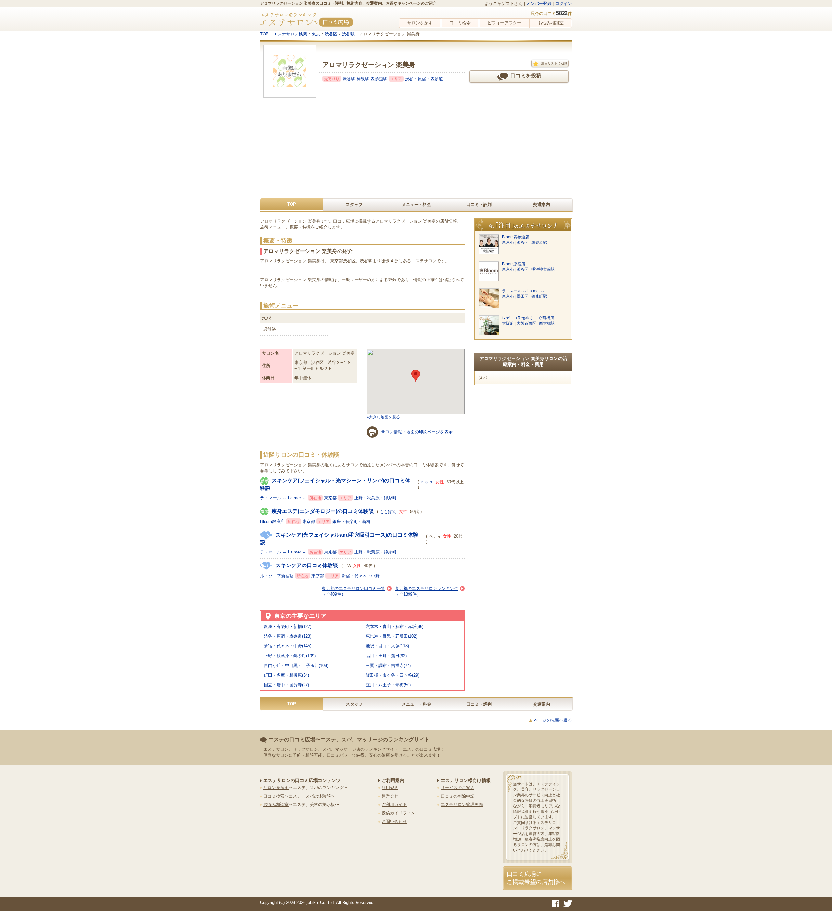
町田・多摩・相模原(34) (286, 675)
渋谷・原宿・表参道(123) (287, 636)
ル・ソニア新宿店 (277, 575)
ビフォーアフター (504, 22)
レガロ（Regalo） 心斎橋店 (528, 318)
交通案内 (541, 204)
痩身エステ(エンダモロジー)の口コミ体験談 (323, 511)
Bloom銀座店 (273, 521)
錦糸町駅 (539, 296)
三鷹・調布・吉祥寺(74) (388, 665)
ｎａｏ (426, 481)
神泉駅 (363, 78)
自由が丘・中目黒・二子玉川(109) (296, 665)
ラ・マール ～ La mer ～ (284, 497)
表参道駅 (379, 78)
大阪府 (508, 323)
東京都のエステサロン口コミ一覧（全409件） (353, 591)
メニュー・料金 (416, 204)
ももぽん (388, 511)
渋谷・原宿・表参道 (424, 78)
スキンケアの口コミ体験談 (307, 565)
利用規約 (390, 787)
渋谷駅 (350, 78)
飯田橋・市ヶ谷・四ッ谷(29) (392, 675)
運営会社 (390, 796)
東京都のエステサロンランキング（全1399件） (426, 591)
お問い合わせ (394, 821)
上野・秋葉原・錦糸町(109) (290, 655)
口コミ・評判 (479, 204)
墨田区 (523, 296)
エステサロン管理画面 (462, 804)
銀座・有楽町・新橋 (351, 521)
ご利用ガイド (394, 804)
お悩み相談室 (551, 22)
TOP (291, 204)
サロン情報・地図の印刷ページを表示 (417, 431)
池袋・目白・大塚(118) (387, 646)
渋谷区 (523, 242)
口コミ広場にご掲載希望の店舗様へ (536, 878)
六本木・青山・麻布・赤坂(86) (394, 626)
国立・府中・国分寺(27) (286, 685)
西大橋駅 (547, 323)
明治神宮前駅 (543, 269)
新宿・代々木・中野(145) (287, 646)
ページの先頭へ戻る (553, 720)
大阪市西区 (527, 323)
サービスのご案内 (457, 787)
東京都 (331, 497)
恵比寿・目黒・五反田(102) (391, 636)
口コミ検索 (460, 22)
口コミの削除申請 (457, 796)
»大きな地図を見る (383, 417)
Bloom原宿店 (513, 264)
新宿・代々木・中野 (361, 575)
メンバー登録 (539, 3)
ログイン (563, 3)
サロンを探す (420, 22)
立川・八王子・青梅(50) (388, 685)
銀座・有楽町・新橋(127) (287, 626)
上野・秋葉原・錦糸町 (375, 497)
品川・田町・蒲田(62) (386, 655)
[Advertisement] (416, 149)
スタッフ (354, 204)
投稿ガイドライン (398, 813)
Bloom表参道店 (515, 237)
